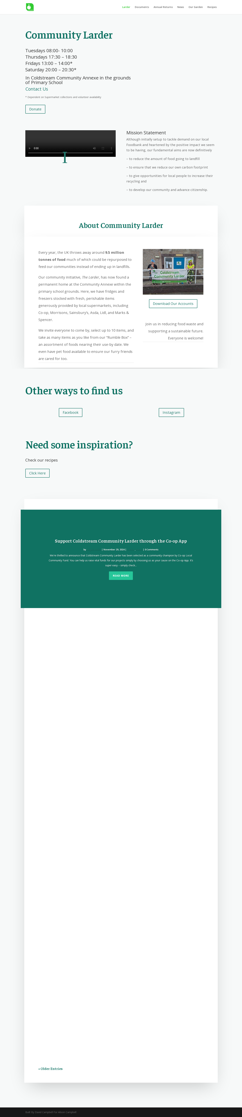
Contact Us (36, 89)
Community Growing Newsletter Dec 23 (76, 857)
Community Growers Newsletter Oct (74, 964)
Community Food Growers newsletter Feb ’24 (81, 786)
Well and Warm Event (61, 756)
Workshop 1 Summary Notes (66, 999)
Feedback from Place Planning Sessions (76, 1035)
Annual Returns (163, 7)
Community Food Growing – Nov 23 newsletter (83, 928)
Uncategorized (95, 677)
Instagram (171, 412)
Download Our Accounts (173, 303)
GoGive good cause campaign (67, 670)
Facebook (70, 412)
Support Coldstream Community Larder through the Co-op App (121, 541)
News (180, 7)
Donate (35, 109)
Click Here (37, 473)
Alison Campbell (54, 793)
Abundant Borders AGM (62, 893)
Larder (126, 7)
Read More (121, 575)
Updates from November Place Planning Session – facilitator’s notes (101, 822)
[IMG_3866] (173, 293)
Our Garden (195, 7)
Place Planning (100, 829)
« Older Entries (50, 1068)
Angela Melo (94, 549)
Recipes (212, 7)
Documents (142, 7)
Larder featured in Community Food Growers (81, 624)
